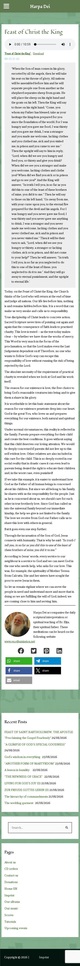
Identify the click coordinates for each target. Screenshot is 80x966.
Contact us (11, 875)
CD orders (11, 868)
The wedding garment (19, 803)
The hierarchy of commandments (26, 796)
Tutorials (10, 921)
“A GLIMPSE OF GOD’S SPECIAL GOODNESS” (35, 744)
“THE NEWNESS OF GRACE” (24, 776)
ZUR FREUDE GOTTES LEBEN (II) (26, 790)
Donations (11, 882)
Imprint (9, 895)
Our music (11, 908)
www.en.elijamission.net (19, 641)
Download (38, 53)
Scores (8, 915)
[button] (21, 650)
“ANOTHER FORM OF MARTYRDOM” (29, 763)
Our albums (12, 901)
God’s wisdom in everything (23, 757)
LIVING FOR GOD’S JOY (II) (22, 783)
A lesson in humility (18, 770)
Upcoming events (15, 928)
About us (10, 862)
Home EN (10, 888)
